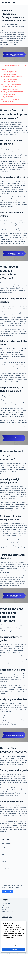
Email (3, 854)
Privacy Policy (6, 903)
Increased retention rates (8, 72)
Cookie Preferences (7, 911)
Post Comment (7, 891)
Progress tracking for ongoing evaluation (12, 82)
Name (4, 847)
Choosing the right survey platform (11, 86)
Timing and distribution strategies (10, 89)
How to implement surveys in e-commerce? (12, 84)
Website (4, 861)
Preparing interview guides (9, 94)
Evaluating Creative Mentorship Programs (13, 26)
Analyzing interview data (8, 97)
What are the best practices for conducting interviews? (12, 92)
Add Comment (6, 868)
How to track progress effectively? (10, 99)
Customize (14, 942)
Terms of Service (6, 907)
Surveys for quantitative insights (10, 79)
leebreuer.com (8, 2)
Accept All (14, 949)
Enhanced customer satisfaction (10, 71)
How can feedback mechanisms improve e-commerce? (12, 68)
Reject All (13, 945)
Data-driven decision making (9, 74)
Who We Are (5, 909)
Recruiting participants (8, 96)
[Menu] (25, 2)
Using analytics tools (7, 102)
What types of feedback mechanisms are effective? (11, 77)
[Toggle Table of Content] (24, 66)
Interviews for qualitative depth (10, 81)
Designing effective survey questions (11, 87)
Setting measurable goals (8, 101)
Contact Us (5, 905)
